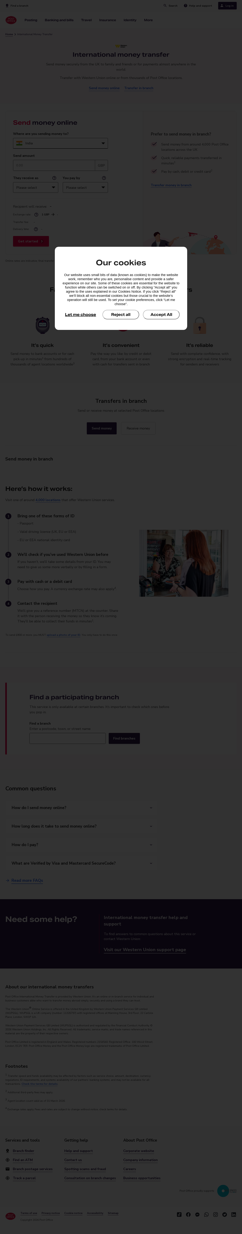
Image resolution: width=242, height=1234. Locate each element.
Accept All (161, 314)
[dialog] (121, 288)
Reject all (120, 314)
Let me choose (80, 314)
